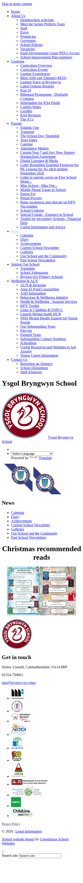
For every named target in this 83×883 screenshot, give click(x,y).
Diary (24, 239)
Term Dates (28, 140)
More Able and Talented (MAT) (43, 78)
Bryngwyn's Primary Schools (41, 277)
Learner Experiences (35, 74)
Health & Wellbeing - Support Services (48, 302)
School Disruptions (34, 368)
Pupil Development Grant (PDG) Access (50, 53)
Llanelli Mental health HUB (40, 314)
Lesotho (26, 111)
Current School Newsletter (39, 248)
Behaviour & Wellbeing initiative (44, 297)
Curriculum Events (34, 70)
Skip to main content (17, 4)
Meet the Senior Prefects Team (42, 24)
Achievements (30, 244)
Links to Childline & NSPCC (41, 310)
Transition (27, 268)
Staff (23, 28)
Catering (26, 144)
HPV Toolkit (29, 306)
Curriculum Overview (36, 65)
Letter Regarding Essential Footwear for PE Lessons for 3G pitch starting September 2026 (49, 169)
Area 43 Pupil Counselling (39, 289)
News (15, 231)
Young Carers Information (39, 355)
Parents (16, 123)
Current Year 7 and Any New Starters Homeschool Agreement (47, 155)
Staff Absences (31, 372)
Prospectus (28, 36)
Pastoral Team (30, 335)
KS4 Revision (30, 115)
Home (15, 12)
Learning (17, 61)
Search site (10, 855)
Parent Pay (28, 194)
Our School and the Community (43, 256)
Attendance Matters (34, 148)
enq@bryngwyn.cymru (19, 683)
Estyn (24, 32)
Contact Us (19, 360)
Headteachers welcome (37, 20)
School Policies (31, 45)
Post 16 (25, 90)
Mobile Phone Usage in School (43, 190)
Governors (28, 41)
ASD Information (33, 293)
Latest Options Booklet (37, 86)
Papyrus (26, 331)
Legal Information (28, 831)
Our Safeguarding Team (37, 326)
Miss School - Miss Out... (38, 186)
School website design (18, 839)
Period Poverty (31, 198)
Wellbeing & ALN (24, 281)
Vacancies (27, 49)
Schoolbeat (28, 343)
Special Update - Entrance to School (46, 215)
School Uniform (32, 210)
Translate (45, 458)
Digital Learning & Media (39, 161)
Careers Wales (30, 107)
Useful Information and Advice (42, 227)
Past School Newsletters (37, 260)
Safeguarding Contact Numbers (43, 339)
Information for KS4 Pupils (40, 103)
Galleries (26, 252)
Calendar (26, 235)
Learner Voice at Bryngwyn (40, 82)
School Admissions (34, 273)
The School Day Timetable (39, 136)
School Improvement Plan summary (46, 57)
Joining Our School (25, 264)
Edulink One (29, 128)
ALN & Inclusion (33, 285)
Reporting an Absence (36, 364)
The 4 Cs (27, 119)
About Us (18, 16)
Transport (27, 132)
